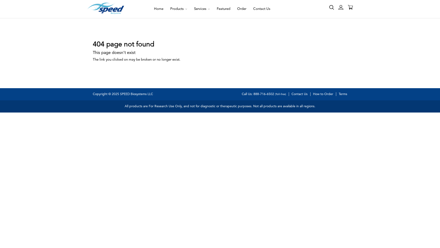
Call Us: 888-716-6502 (264, 94)
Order (241, 9)
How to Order (323, 94)
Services (200, 9)
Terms (343, 94)
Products (177, 9)
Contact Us (261, 9)
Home (158, 9)
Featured (223, 9)
